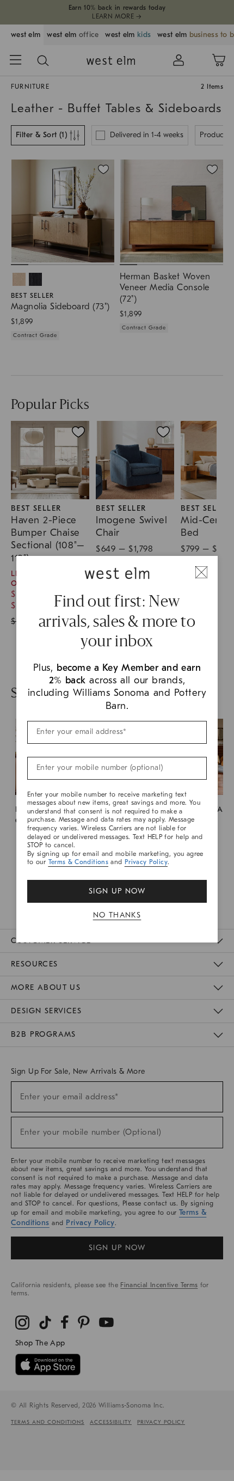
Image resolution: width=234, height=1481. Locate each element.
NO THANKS (117, 915)
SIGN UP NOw (117, 891)
